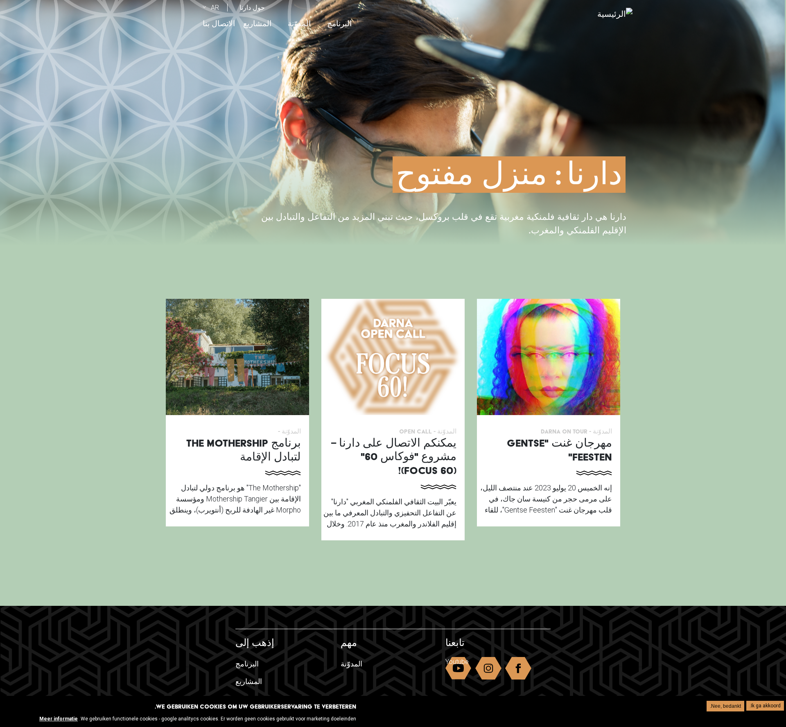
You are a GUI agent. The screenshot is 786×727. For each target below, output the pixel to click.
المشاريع (257, 24)
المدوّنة (299, 24)
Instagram (488, 670)
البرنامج (339, 24)
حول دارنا (252, 7)
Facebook (518, 670)
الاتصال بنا (219, 24)
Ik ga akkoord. (765, 706)
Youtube (457, 662)
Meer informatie (58, 718)
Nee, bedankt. (725, 706)
